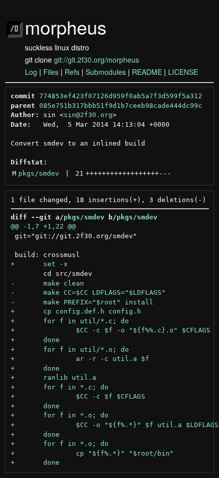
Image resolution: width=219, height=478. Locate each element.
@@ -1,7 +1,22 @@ (43, 226)
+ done (35, 340)
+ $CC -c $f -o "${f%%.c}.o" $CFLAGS (110, 330)
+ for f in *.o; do (59, 415)
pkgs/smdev (38, 173)
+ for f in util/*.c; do (70, 321)
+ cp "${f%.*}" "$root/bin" (92, 453)
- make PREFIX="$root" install (82, 302)
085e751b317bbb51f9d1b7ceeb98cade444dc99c (120, 105)
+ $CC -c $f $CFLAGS (78, 396)
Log (31, 72)
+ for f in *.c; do (59, 387)
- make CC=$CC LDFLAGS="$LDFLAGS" (88, 292)
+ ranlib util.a (53, 377)
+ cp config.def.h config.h (76, 311)
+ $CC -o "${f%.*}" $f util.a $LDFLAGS (114, 425)
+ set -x (39, 264)
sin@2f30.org (88, 115)
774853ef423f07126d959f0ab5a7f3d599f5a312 (120, 96)
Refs (72, 72)
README (147, 72)
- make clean (47, 283)
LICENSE (183, 72)
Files (51, 72)
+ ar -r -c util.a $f (80, 358)
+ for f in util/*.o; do (70, 349)
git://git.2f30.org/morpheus (96, 59)
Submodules (106, 72)
